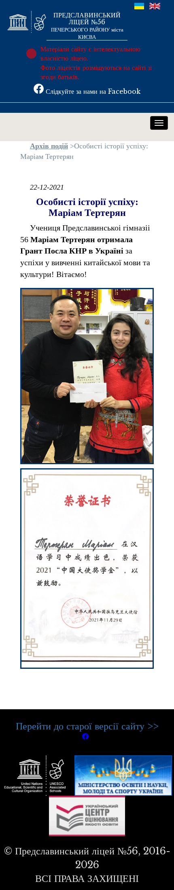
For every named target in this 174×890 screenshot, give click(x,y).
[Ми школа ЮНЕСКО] (37, 774)
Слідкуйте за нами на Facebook (92, 91)
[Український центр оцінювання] (87, 815)
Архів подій (49, 146)
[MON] (123, 774)
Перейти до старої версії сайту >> (87, 726)
